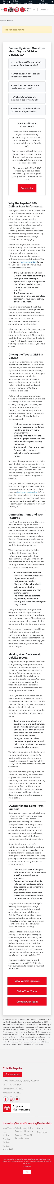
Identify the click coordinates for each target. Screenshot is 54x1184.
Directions (42, 1132)
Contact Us (27, 188)
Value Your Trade (27, 991)
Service (19, 1123)
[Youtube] (17, 1099)
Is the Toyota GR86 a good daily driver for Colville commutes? (27, 63)
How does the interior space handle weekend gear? (25, 86)
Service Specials (19, 1136)
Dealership (44, 1123)
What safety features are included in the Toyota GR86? (24, 98)
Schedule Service (19, 1129)
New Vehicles (9, 1128)
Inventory (9, 1123)
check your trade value (26, 492)
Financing (30, 1123)
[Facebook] (5, 1099)
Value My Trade (28, 1136)
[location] (52, 2)
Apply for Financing (29, 1129)
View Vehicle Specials (27, 980)
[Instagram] (11, 1099)
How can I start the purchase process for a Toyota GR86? (25, 110)
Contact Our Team (27, 1001)
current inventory (29, 261)
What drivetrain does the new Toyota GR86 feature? (25, 75)
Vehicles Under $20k (8, 1147)
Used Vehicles (6, 1133)
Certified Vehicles (7, 1140)
